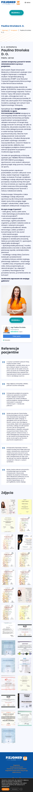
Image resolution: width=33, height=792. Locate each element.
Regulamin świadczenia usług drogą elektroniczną (16, 771)
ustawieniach (5, 786)
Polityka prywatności (16, 767)
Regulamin (16, 765)
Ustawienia (15, 789)
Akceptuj (5, 789)
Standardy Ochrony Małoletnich (16, 769)
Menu (28, 3)
